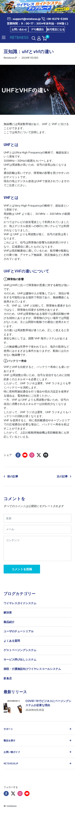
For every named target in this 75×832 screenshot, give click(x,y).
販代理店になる (56, 29)
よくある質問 (12, 640)
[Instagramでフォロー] (20, 793)
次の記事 (62, 476)
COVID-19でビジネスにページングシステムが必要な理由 (48, 703)
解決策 (8, 612)
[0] (44, 38)
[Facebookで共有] (18, 455)
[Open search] (34, 38)
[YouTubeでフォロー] (26, 793)
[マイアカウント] (39, 38)
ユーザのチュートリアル (19, 631)
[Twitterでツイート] (38, 455)
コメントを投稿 (22, 569)
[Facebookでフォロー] (6, 793)
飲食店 (8, 678)
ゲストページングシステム (20, 650)
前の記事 (12, 476)
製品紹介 (9, 622)
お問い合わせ (19, 29)
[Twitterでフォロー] (13, 793)
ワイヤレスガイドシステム (20, 603)
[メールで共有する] (45, 455)
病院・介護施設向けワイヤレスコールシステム (32, 669)
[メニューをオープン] (3, 37)
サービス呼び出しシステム (20, 659)
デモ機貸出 (37, 29)
